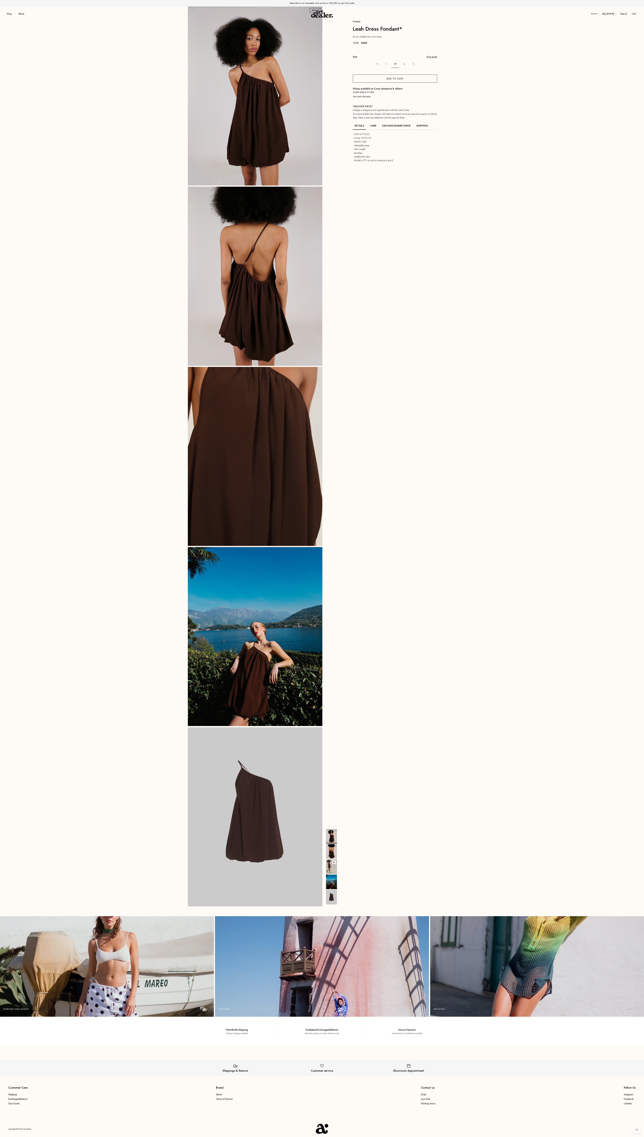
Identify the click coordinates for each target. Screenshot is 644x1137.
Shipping (422, 126)
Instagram (628, 1094)
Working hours (428, 1103)
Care (373, 126)
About (21, 13)
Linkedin (628, 1103)
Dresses (356, 21)
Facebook (628, 1099)
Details (359, 126)
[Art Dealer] (322, 14)
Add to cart (395, 78)
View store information (362, 96)
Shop (9, 13)
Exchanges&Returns (396, 126)
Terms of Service (224, 1099)
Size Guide (13, 1103)
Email (423, 1094)
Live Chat (425, 1099)
